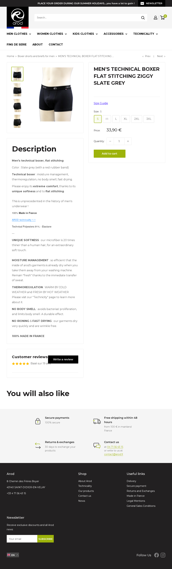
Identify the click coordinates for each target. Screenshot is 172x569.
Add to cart (109, 153)
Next (160, 56)
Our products (86, 491)
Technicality (143, 33)
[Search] (143, 17)
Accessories (114, 33)
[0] (162, 18)
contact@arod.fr (113, 454)
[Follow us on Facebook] (156, 555)
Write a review (63, 359)
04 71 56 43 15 (115, 446)
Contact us (84, 495)
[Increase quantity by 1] (128, 141)
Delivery (131, 481)
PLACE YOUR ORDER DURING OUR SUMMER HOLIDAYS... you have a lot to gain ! (86, 3)
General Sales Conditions (141, 505)
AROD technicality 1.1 (24, 219)
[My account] (155, 17)
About (37, 44)
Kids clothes (83, 33)
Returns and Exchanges (141, 491)
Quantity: (99, 141)
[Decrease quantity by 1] (110, 141)
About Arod (85, 481)
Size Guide (101, 103)
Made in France (136, 495)
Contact (56, 44)
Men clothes (17, 33)
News (81, 500)
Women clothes (50, 33)
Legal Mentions (136, 500)
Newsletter (154, 3)
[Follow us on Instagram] (163, 555)
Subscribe (45, 538)
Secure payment (136, 485)
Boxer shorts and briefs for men (36, 56)
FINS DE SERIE (17, 44)
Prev (147, 56)
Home (10, 56)
